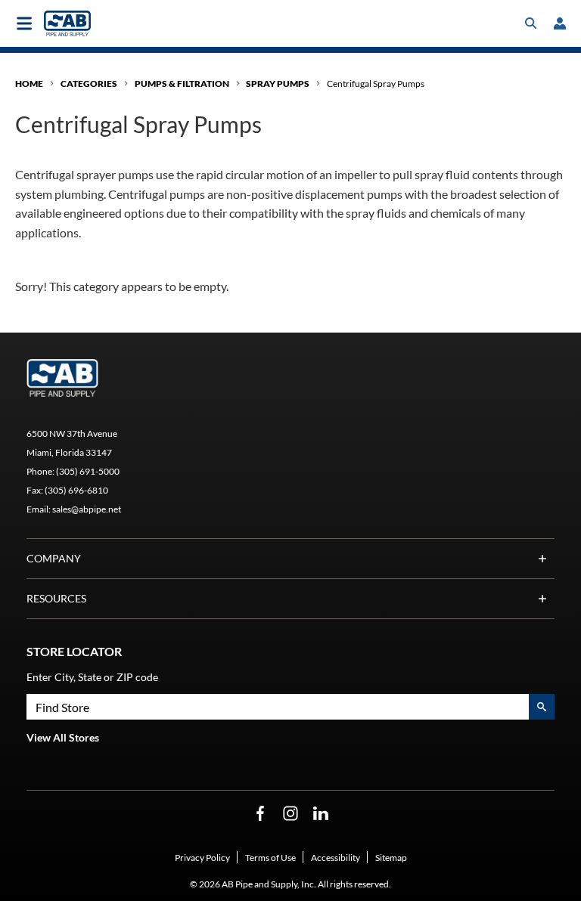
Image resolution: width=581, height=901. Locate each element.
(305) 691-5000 (88, 471)
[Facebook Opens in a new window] (260, 814)
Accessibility (335, 857)
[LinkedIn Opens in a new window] (320, 814)
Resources (56, 598)
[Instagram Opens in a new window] (290, 814)
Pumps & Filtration (182, 83)
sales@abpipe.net (86, 509)
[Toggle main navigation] (24, 23)
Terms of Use (270, 857)
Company (53, 558)
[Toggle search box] (531, 23)
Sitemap (391, 857)
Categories (89, 83)
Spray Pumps (277, 83)
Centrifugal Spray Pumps (375, 83)
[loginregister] (560, 23)
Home (29, 83)
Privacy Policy (202, 857)
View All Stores (62, 737)
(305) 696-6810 (76, 490)
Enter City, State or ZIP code (92, 676)
